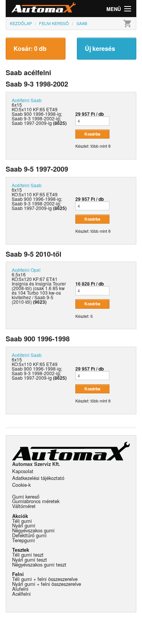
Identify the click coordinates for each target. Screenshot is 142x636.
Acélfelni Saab (27, 100)
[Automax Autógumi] (38, 8)
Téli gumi (22, 520)
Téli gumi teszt (28, 554)
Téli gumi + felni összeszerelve (45, 578)
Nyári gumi (23, 525)
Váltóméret (24, 506)
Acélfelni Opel (26, 270)
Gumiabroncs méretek (35, 501)
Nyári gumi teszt (29, 559)
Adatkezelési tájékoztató (38, 477)
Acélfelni (21, 593)
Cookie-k (21, 484)
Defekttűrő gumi (29, 535)
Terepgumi (23, 540)
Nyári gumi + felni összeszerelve (46, 583)
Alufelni (20, 588)
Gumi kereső (25, 496)
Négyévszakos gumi (33, 530)
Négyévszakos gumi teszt (39, 564)
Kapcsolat (22, 471)
